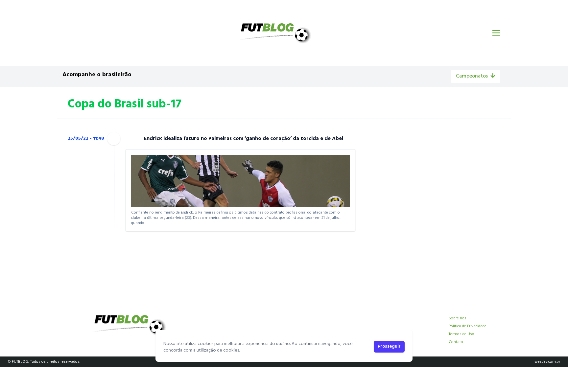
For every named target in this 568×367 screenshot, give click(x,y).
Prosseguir (389, 346)
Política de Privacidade (467, 326)
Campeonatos (472, 76)
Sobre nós (457, 318)
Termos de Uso (461, 334)
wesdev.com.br (547, 361)
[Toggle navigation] (496, 33)
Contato (456, 342)
